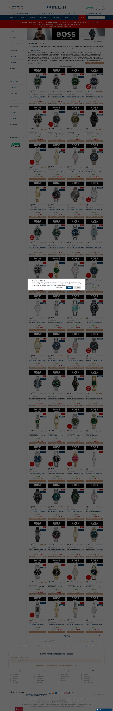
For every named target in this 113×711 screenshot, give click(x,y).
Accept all (70, 287)
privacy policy (54, 285)
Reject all (78, 287)
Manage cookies (59, 287)
